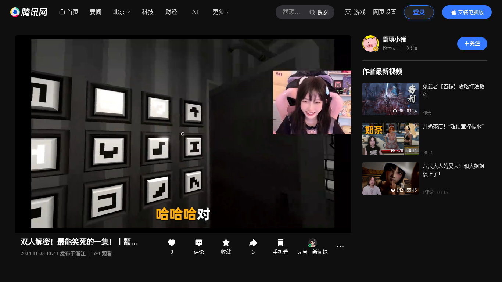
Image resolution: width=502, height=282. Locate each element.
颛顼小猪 (394, 39)
